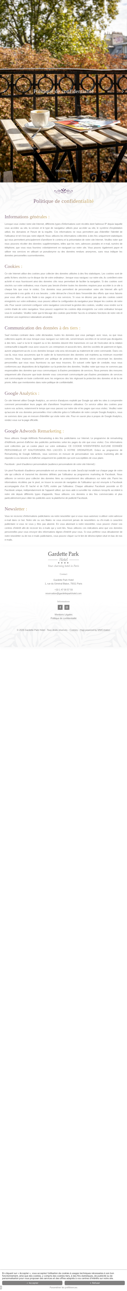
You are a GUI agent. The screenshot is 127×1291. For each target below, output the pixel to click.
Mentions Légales (63, 614)
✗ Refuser (95, 1283)
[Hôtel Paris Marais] (60, 607)
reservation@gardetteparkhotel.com (63, 593)
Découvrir (63, 170)
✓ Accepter (32, 1283)
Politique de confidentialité (64, 618)
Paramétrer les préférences (63, 1287)
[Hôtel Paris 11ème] (66, 607)
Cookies (74, 630)
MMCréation (104, 630)
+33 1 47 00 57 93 (64, 589)
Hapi (82, 630)
